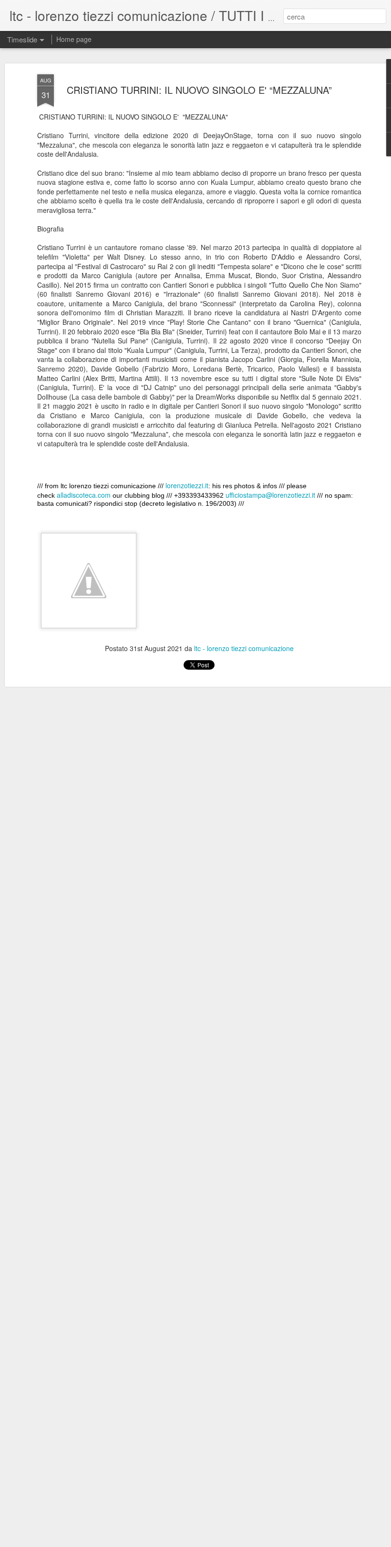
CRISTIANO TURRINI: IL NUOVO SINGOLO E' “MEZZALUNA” (199, 90)
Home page (74, 39)
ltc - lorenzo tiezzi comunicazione (244, 648)
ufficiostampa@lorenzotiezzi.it (270, 495)
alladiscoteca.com (84, 495)
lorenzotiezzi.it (186, 485)
